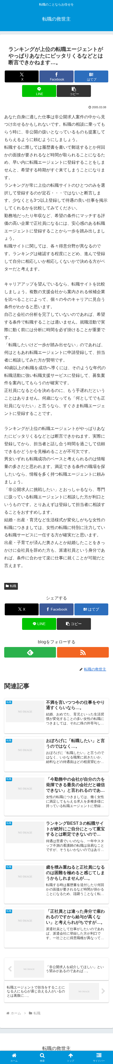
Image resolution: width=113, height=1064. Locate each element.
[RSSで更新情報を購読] (83, 652)
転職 (13, 586)
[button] (74, 91)
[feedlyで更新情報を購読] (30, 652)
